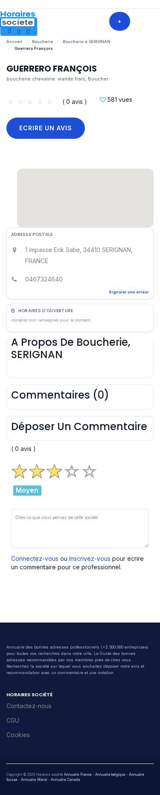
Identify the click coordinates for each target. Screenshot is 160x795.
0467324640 (44, 279)
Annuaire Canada (65, 780)
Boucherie (42, 41)
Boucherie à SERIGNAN (87, 41)
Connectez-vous (34, 558)
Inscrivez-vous (90, 558)
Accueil (14, 41)
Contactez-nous (29, 705)
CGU (12, 720)
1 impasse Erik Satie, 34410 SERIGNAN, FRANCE (79, 255)
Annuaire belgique (110, 774)
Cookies (18, 734)
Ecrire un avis (45, 128)
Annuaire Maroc (34, 780)
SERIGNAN (37, 354)
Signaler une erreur (129, 292)
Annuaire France (78, 774)
